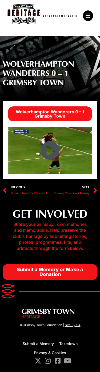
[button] (87, 15)
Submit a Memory (38, 343)
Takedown (68, 343)
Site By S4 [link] (73, 325)
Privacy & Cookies (50, 352)
